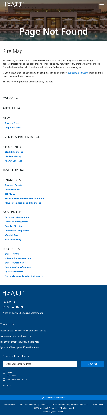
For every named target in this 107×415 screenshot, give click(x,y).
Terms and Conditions (27, 404)
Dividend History (13, 156)
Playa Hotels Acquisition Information (23, 203)
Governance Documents (17, 217)
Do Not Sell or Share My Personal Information (69, 404)
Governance (13, 212)
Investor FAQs (12, 254)
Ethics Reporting (13, 239)
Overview (10, 98)
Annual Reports (12, 189)
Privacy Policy (9, 404)
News (7, 118)
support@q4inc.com (78, 72)
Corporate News (13, 127)
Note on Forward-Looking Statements (23, 276)
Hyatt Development (15, 271)
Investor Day (14, 170)
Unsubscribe (6, 385)
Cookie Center (97, 404)
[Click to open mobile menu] (101, 5)
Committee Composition (17, 230)
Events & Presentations (22, 137)
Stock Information (14, 152)
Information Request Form (18, 258)
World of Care (11, 235)
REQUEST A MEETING (56, 397)
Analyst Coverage (13, 161)
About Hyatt (13, 108)
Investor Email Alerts (15, 263)
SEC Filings (10, 194)
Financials (12, 180)
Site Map (44, 404)
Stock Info (12, 147)
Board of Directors (14, 226)
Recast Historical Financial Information (24, 198)
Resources (11, 248)
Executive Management (16, 221)
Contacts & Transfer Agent (18, 267)
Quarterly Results (13, 185)
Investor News (12, 123)
